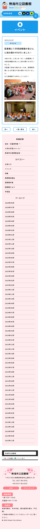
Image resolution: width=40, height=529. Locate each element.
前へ (34, 129)
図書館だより (10, 187)
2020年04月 (9, 417)
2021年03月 (9, 404)
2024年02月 (9, 335)
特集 (6, 173)
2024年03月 (9, 331)
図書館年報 (9, 182)
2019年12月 (9, 422)
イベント (8, 169)
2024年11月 (9, 294)
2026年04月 (9, 221)
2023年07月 (9, 367)
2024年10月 (9, 299)
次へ (6, 129)
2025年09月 (9, 253)
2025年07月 (9, 262)
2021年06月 (9, 395)
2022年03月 (9, 386)
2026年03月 (9, 226)
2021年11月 (9, 390)
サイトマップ (29, 488)
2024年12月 (9, 290)
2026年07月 (9, 207)
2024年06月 (9, 317)
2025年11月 (9, 244)
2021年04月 (9, 399)
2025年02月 (9, 285)
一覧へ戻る (20, 129)
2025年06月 (9, 267)
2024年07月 (9, 312)
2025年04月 (9, 276)
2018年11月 (9, 440)
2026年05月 (9, 216)
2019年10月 (9, 427)
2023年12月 (9, 344)
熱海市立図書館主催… (13, 153)
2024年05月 (9, 322)
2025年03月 (9, 280)
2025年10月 (9, 248)
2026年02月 (9, 230)
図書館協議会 (10, 178)
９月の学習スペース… (13, 148)
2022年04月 (9, 381)
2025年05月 (9, 271)
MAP (11, 488)
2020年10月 (9, 408)
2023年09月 (9, 358)
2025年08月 (9, 258)
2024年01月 (9, 340)
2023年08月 (9, 363)
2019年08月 (9, 431)
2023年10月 (9, 353)
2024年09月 (9, 303)
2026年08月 (9, 203)
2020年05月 (9, 413)
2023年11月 (9, 349)
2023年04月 (9, 372)
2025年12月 (9, 239)
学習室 (7, 192)
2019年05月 (9, 436)
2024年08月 (9, 308)
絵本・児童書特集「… (13, 144)
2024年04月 (9, 326)
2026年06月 (9, 212)
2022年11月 (9, 376)
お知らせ (8, 164)
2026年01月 (9, 235)
